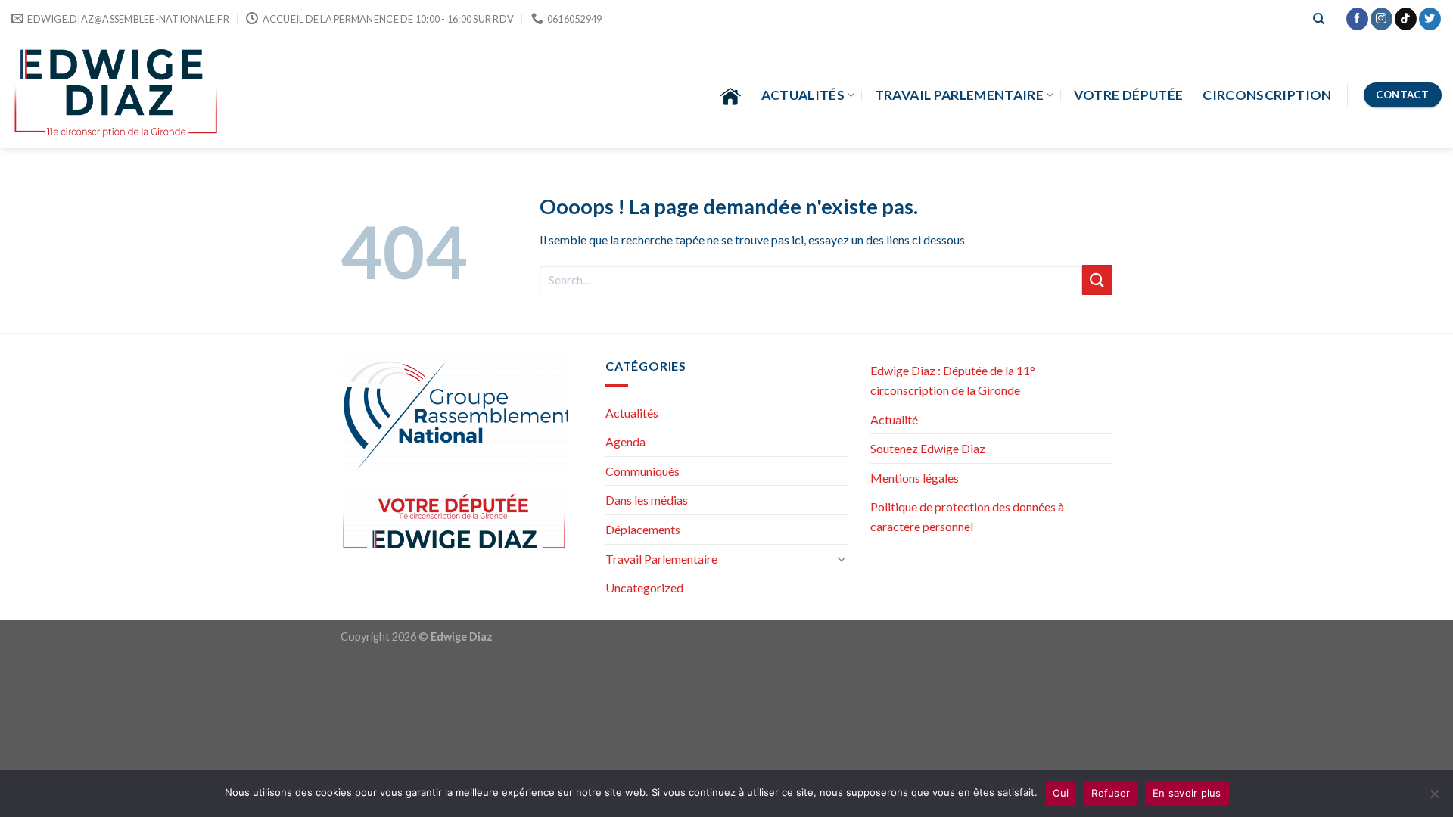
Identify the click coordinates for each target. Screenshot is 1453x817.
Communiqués (642, 471)
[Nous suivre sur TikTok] (1406, 19)
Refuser (1110, 793)
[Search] (1318, 19)
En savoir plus (1187, 793)
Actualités (803, 95)
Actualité (894, 419)
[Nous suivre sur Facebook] (1357, 19)
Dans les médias (646, 499)
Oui (1061, 793)
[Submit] (1097, 279)
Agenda (625, 441)
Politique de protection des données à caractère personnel (967, 516)
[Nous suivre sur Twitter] (1430, 19)
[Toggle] (841, 558)
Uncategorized (644, 587)
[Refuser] (1434, 798)
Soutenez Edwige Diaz (927, 448)
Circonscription (1267, 95)
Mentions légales (914, 478)
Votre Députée (1129, 95)
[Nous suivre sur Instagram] (1381, 19)
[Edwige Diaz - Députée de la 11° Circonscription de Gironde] (116, 92)
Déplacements (642, 529)
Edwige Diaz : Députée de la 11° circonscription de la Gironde (952, 380)
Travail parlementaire (959, 95)
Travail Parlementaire (661, 558)
